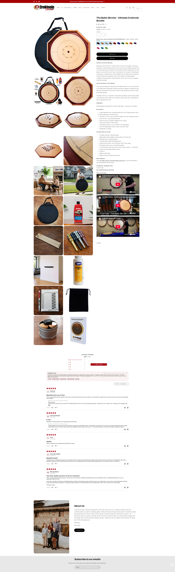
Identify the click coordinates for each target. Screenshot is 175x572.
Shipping (98, 29)
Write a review (98, 364)
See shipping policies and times (105, 169)
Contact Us (79, 530)
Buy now (112, 58)
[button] (68, 7)
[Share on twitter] (128, 408)
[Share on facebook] (125, 408)
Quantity (98, 31)
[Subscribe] (98, 567)
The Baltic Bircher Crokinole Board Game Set (111, 160)
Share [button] (99, 243)
